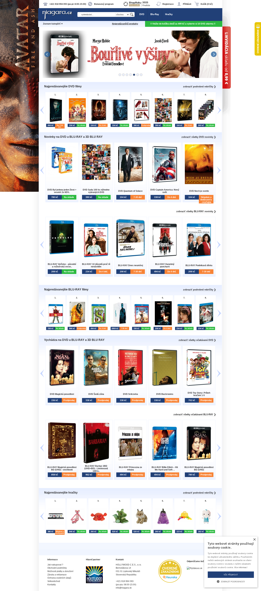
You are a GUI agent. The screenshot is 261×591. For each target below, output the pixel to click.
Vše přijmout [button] (231, 574)
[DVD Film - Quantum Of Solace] (130, 184)
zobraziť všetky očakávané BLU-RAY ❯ (194, 414)
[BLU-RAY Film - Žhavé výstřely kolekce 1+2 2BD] (141, 324)
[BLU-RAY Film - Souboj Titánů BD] (205, 324)
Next (214, 54)
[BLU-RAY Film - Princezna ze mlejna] (130, 461)
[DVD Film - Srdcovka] (130, 387)
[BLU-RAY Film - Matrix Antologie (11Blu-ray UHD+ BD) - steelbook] (119, 324)
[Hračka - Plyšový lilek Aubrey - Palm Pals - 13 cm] (162, 524)
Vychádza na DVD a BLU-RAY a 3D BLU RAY (74, 339)
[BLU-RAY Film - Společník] (184, 324)
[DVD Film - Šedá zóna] (96, 387)
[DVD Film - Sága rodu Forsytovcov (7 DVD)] (205, 121)
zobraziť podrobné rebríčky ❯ (199, 86)
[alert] (230, 561)
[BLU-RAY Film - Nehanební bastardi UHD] (165, 258)
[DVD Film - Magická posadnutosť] (62, 387)
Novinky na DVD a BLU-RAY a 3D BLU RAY (73, 136)
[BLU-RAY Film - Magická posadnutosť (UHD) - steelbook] (62, 458)
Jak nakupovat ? (55, 564)
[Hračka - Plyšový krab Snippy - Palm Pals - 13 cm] (98, 524)
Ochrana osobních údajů (59, 578)
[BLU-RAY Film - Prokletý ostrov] (162, 324)
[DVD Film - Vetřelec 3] (184, 121)
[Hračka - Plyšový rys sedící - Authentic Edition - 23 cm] (141, 524)
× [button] (254, 539)
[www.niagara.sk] (57, 19)
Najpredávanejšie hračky (61, 492)
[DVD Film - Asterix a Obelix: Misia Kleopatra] (76, 121)
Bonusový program (104, 4)
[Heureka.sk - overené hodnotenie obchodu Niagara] (169, 582)
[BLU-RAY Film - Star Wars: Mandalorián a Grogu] (76, 324)
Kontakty (51, 584)
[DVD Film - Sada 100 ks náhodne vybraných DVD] (162, 121)
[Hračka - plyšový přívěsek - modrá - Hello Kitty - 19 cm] (205, 524)
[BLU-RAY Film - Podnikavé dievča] (199, 258)
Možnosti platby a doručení (60, 571)
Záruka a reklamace (57, 574)
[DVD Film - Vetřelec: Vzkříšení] (98, 121)
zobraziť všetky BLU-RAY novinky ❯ (196, 211)
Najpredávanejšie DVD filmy (63, 86)
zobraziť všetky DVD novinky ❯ (198, 137)
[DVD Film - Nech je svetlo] (199, 183)
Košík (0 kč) (207, 4)
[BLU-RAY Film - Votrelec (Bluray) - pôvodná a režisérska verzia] (62, 255)
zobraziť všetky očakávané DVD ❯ (197, 340)
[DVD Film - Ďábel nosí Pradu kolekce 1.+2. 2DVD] (141, 121)
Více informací (240, 567)
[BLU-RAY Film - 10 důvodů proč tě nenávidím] (96, 258)
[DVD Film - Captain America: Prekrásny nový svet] (165, 184)
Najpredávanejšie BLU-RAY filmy (66, 289)
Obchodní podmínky (57, 568)
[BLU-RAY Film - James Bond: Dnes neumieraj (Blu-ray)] (130, 257)
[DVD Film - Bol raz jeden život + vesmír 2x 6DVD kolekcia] (62, 175)
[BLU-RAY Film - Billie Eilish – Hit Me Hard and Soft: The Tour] (165, 461)
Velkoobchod (53, 581)
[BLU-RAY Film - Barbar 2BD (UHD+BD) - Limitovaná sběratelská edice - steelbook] (96, 463)
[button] (231, 581)
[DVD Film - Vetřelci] (119, 121)
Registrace (168, 4)
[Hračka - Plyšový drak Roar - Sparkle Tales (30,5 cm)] (119, 524)
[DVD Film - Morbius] (55, 121)
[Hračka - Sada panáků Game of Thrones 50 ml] (55, 524)
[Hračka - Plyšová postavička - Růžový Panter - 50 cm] (76, 524)
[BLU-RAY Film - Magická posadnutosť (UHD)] (199, 461)
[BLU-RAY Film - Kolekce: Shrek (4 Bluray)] (98, 324)
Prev (47, 54)
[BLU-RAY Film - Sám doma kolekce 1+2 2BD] (55, 324)
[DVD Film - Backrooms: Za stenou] (165, 387)
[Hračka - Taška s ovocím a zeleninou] (184, 524)
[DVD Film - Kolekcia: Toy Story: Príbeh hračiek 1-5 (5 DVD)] (199, 387)
